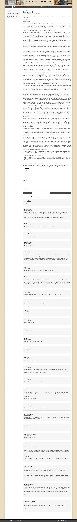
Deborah (25, 200)
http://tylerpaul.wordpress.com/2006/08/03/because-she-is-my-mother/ (51, 217)
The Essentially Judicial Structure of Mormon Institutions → (60, 192)
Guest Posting (49, 6)
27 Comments (38, 13)
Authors (14, 6)
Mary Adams (26, 276)
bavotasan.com (68, 520)
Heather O (26, 329)
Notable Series (42, 6)
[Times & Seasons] (38, 3)
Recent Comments (34, 6)
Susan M (25, 267)
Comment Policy (26, 6)
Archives (19, 6)
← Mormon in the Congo (27, 192)
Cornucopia (25, 10)
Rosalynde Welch (26, 13)
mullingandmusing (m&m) (29, 434)
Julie (25, 347)
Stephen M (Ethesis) (28, 233)
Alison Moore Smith (28, 425)
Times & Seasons (14, 520)
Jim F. (25, 338)
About (10, 6)
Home (7, 6)
